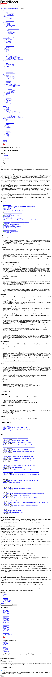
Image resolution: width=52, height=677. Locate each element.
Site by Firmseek (6, 651)
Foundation (8, 35)
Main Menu (15, 8)
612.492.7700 (6, 629)
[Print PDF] (3, 161)
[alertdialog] (26, 668)
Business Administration (10, 15)
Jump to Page (3, 603)
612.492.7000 (6, 611)
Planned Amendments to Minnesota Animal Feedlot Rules (14, 490)
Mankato (7, 135)
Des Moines (8, 131)
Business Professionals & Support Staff (13, 55)
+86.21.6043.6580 (6, 631)
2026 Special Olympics (10, 37)
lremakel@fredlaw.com (7, 157)
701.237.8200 (6, 622)
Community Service (10, 34)
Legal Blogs (8, 44)
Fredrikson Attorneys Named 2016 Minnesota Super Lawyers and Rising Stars (18, 469)
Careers (4, 48)
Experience (5, 596)
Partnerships (10, 33)
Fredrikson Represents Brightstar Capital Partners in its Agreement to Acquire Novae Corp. (21, 453)
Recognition (5, 599)
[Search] (19, 8)
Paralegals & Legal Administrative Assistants (14, 54)
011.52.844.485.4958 (7, 634)
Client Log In (5, 141)
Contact (4, 125)
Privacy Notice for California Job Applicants (14, 59)
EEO (4, 650)
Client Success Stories (10, 21)
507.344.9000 (6, 627)
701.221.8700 (6, 616)
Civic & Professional (7, 600)
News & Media (9, 41)
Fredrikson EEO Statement (13, 29)
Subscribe (8, 47)
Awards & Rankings (10, 46)
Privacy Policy (24, 656)
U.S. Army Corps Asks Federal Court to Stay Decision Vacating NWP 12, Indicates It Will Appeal (22, 507)
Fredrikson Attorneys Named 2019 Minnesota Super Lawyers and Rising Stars (18, 460)
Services (4, 16)
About (4, 60)
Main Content (10, 8)
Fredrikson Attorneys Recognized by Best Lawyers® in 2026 (15, 440)
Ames (7, 128)
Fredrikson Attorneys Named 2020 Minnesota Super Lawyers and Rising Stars (18, 458)
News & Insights (6, 38)
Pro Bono (7, 30)
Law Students (8, 52)
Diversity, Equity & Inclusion (11, 26)
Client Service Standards (10, 19)
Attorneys (8, 51)
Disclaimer (5, 645)
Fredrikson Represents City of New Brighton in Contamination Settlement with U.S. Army (21, 472)
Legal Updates (8, 42)
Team (4, 10)
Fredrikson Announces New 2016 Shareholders (12, 467)
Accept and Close (11, 658)
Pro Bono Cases (11, 32)
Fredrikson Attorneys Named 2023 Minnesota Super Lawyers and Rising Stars (18, 447)
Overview (5, 594)
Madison (7, 134)
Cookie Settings (4, 8)
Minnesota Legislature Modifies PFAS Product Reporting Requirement (17, 488)
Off (6, 670)
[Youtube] (4, 145)
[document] (26, 668)
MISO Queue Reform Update (9, 514)
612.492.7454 (6, 158)
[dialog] (26, 656)
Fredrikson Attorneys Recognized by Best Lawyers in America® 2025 (17, 442)
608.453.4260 (6, 625)
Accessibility (5, 649)
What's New (8, 40)
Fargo (7, 133)
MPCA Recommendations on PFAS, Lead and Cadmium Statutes (16, 495)
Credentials (5, 598)
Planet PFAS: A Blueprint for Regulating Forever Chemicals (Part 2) (16, 500)
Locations (8, 66)
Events (7, 43)
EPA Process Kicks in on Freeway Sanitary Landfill (13, 512)
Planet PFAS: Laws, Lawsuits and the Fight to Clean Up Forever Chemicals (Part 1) (20, 497)
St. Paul (7, 136)
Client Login (5, 643)
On (2, 670)
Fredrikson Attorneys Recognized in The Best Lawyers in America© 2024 (18, 444)
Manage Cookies (4, 658)
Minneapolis (8, 127)
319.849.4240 (6, 620)
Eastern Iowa (8, 132)
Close (2, 675)
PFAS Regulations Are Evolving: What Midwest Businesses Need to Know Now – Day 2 (21, 480)
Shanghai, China (9, 137)
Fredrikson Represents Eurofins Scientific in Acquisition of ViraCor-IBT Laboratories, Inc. (21, 474)
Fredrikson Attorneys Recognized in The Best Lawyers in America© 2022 (18, 456)
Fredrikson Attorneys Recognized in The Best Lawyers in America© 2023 (18, 449)
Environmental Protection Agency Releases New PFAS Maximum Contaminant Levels (20, 505)
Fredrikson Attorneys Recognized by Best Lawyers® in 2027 (15, 438)
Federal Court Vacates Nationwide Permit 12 (12, 510)
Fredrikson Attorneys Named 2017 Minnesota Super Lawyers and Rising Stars (18, 465)
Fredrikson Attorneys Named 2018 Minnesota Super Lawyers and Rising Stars (18, 463)
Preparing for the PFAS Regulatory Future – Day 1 (13, 482)
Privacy (4, 647)
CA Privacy (5, 648)
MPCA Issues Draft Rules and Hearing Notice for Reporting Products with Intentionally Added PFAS (23, 493)
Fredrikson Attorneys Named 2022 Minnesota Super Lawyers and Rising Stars (18, 451)
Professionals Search (10, 13)
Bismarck (7, 129)
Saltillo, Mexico (9, 138)
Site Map (5, 644)
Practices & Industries (10, 18)
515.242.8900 (6, 613)
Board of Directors (9, 14)
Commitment (5, 22)
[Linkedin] (3, 143)
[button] (4, 164)
